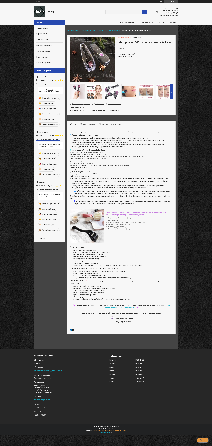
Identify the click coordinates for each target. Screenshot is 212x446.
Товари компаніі (145, 22)
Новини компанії (42, 57)
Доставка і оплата (43, 51)
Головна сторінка (127, 22)
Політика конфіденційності (117, 430)
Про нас (173, 22)
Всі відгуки (41, 238)
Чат (204, 440)
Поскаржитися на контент (100, 430)
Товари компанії (42, 28)
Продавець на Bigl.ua (106, 428)
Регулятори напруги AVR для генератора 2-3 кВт (49, 145)
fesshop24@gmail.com (42, 400)
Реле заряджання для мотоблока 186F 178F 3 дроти (49, 90)
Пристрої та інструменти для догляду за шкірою (102, 30)
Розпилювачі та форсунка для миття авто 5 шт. (50, 196)
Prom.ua (116, 426)
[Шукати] (144, 12)
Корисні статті (41, 34)
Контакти (160, 22)
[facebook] (71, 330)
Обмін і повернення (43, 63)
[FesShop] (39, 11)
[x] (73, 330)
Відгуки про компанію (44, 45)
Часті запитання (42, 39)
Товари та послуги (77, 30)
